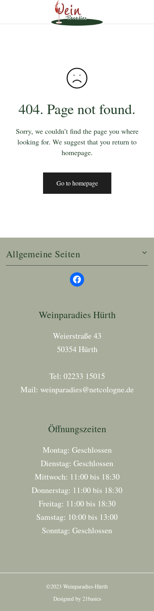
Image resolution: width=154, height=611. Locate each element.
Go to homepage (77, 183)
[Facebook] (77, 279)
